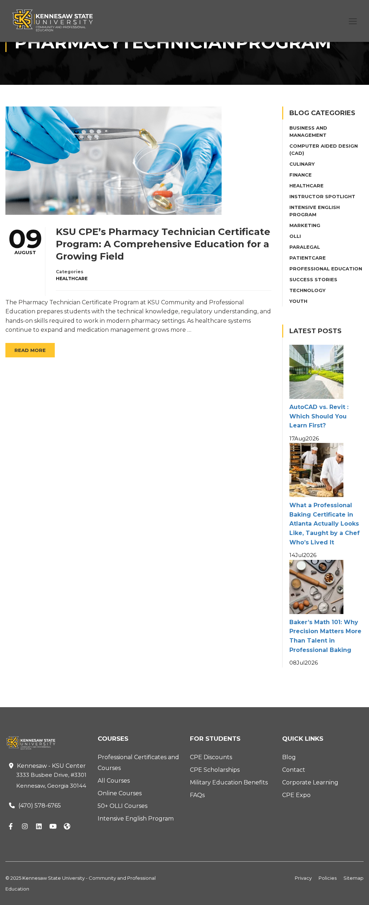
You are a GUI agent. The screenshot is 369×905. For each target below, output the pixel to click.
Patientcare (307, 258)
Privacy (303, 878)
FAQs (197, 795)
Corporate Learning (310, 782)
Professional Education (325, 268)
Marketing (304, 225)
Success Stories (313, 279)
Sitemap (353, 878)
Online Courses (120, 793)
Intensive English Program (136, 818)
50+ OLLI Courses (122, 805)
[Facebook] (10, 827)
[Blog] (67, 827)
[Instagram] (24, 827)
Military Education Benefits (229, 782)
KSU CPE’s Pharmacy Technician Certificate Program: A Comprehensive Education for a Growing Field (163, 244)
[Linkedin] (39, 827)
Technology (307, 290)
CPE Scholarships (215, 769)
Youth (298, 301)
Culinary (302, 164)
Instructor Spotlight (322, 196)
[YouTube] (53, 827)
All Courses (114, 780)
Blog (289, 757)
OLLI (295, 236)
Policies (328, 878)
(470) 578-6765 (39, 805)
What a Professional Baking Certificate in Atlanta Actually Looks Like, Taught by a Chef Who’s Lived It (324, 523)
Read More (30, 350)
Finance (300, 175)
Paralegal (304, 247)
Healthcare (72, 278)
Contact (293, 769)
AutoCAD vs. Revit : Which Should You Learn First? (318, 416)
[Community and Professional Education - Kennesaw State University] (58, 20)
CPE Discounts (211, 757)
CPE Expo (296, 795)
